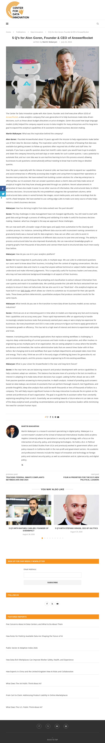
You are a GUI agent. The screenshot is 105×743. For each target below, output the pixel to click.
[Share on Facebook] (50, 417)
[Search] (97, 23)
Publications (21, 32)
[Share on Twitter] (53, 417)
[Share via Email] (58, 417)
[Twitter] (48, 726)
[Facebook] (39, 726)
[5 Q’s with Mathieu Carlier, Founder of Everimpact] (28, 510)
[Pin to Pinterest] (55, 417)
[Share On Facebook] (3, 188)
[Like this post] (47, 417)
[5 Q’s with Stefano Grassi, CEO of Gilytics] (76, 510)
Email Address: (30, 569)
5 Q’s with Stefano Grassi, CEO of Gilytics (76, 528)
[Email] (66, 726)
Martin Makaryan (50, 42)
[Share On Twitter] (3, 194)
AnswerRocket (12, 117)
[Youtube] (57, 726)
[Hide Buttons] (1, 198)
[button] (9, 516)
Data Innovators (37, 32)
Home (8, 32)
